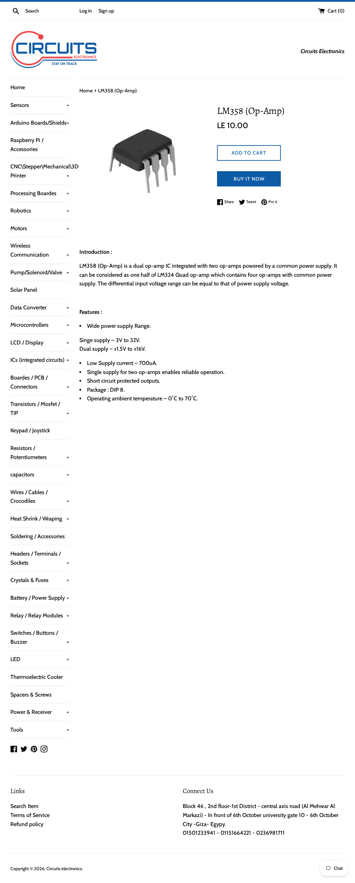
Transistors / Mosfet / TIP (39, 408)
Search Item (24, 806)
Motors (39, 228)
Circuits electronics (64, 868)
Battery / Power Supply (39, 597)
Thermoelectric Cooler (36, 677)
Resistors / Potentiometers (39, 452)
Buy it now (249, 179)
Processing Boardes (39, 193)
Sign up (106, 11)
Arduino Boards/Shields (39, 122)
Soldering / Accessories (37, 536)
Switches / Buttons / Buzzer (39, 637)
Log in (85, 11)
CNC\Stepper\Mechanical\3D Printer (39, 171)
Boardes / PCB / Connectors (39, 382)
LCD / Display (39, 342)
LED (39, 659)
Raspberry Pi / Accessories (26, 144)
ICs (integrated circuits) (39, 360)
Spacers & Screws (31, 694)
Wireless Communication (39, 250)
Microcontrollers (39, 325)
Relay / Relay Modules (39, 615)
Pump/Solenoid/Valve (39, 272)
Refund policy (26, 824)
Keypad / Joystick (30, 430)
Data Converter (39, 307)
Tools (39, 729)
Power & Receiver (39, 712)
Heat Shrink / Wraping (39, 518)
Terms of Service (30, 815)
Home (17, 87)
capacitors (39, 474)
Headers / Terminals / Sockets (39, 558)
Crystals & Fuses (39, 580)
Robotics (39, 210)
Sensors (39, 105)
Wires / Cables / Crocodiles (39, 497)
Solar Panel (23, 289)
